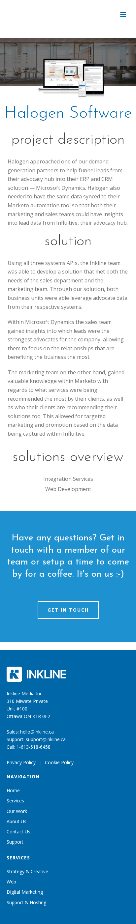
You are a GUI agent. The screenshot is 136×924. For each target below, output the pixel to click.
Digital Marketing (25, 892)
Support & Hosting (26, 902)
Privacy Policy (21, 762)
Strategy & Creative (27, 871)
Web (11, 882)
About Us (16, 821)
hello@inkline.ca (37, 732)
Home (13, 790)
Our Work (17, 811)
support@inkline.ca (46, 739)
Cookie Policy (59, 762)
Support (15, 842)
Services (15, 800)
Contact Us (18, 831)
